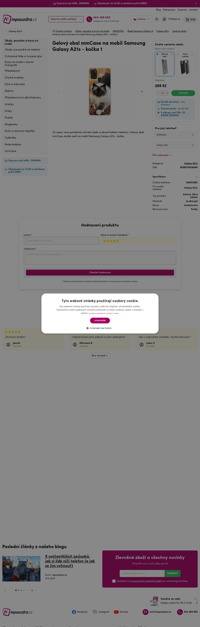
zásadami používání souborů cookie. (103, 313)
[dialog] (100, 314)
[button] (100, 328)
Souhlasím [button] (100, 320)
